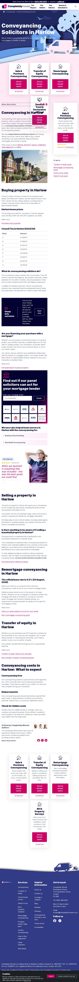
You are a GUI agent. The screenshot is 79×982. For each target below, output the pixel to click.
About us (37, 890)
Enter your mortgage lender (13, 395)
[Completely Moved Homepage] (16, 6)
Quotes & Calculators (62, 6)
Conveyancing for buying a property (15, 368)
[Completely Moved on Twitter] (59, 922)
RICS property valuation (21, 909)
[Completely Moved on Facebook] (55, 922)
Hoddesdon (41, 145)
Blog (36, 903)
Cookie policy (66, 970)
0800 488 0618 (40, 1)
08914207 (57, 964)
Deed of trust (23, 903)
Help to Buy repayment (22, 937)
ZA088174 (11, 966)
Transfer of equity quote (62, 164)
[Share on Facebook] (41, 104)
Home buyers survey (23, 898)
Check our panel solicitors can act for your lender (20, 611)
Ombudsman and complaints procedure (44, 970)
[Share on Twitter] (44, 104)
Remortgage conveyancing (23, 917)
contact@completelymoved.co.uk (65, 912)
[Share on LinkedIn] (46, 104)
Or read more (19, 91)
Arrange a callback (38, 898)
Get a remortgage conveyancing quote (16, 615)
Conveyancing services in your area (40, 917)
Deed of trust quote (61, 176)
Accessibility (38, 927)
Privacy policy (24, 970)
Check (39, 398)
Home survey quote (61, 173)
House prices (39, 923)
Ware (19, 147)
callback (60, 1)
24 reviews (70, 147)
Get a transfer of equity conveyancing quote (18, 658)
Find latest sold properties (11, 223)
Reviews (37, 907)
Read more (27, 980)
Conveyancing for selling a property (15, 562)
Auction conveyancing (23, 931)
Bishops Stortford (24, 145)
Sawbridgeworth (8, 147)
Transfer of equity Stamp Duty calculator (17, 654)
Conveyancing (11, 12)
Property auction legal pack (22, 924)
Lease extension (21, 943)
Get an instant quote (18, 84)
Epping (34, 145)
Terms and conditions (9, 970)
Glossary (37, 911)
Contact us (38, 893)
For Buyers (33, 6)
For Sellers (42, 6)
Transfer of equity (22, 892)
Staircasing (22, 949)
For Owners (51, 6)
